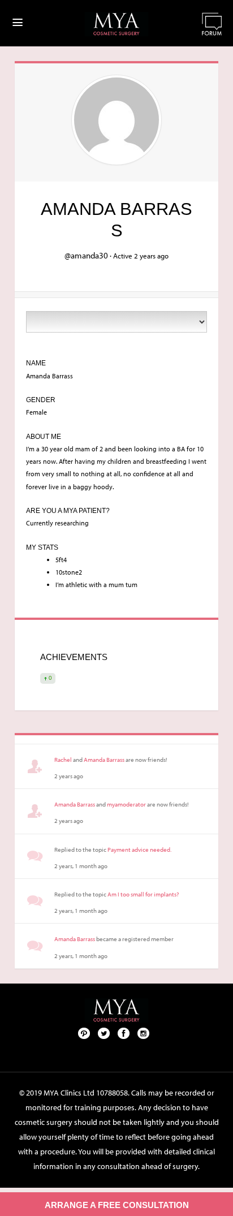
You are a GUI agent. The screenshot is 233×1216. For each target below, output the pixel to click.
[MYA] (116, 24)
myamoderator (126, 804)
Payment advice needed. (139, 849)
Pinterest (84, 1033)
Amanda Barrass (104, 760)
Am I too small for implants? (143, 894)
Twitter (104, 1033)
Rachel (63, 760)
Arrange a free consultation (117, 1205)
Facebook (124, 1033)
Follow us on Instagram (143, 1033)
